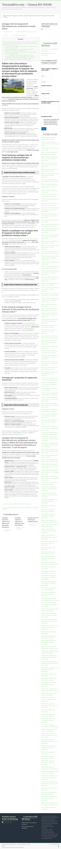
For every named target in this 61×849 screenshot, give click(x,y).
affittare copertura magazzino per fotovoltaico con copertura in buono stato (50, 278)
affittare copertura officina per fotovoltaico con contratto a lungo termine (49, 314)
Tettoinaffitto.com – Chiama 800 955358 (27, 4)
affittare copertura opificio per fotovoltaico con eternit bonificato (49, 373)
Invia (44, 128)
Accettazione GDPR (47, 116)
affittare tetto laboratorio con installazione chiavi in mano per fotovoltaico (49, 621)
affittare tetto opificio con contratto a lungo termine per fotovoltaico (49, 735)
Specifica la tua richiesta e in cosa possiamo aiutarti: (50, 102)
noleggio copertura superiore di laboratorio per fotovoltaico (19, 521)
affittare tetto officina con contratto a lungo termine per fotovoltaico (49, 699)
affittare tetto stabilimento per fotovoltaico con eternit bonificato (49, 798)
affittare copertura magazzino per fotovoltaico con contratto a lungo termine (50, 272)
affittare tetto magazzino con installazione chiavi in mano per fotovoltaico (49, 663)
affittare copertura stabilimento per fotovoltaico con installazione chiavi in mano (50, 428)
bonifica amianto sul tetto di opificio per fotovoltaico (16, 504)
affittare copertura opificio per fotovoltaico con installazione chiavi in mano (49, 384)
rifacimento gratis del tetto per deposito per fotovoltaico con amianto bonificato (20, 508)
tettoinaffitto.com (8, 31)
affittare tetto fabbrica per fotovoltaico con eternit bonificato (48, 558)
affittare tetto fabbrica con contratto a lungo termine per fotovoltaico (49, 530)
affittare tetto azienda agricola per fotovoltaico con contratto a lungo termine (49, 465)
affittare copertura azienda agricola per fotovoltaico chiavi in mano (50, 143)
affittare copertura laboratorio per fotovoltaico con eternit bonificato (50, 247)
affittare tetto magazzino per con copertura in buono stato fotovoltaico (50, 669)
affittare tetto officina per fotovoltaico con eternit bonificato (48, 720)
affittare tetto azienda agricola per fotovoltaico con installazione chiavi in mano (50, 478)
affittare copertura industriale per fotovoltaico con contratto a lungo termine (50, 209)
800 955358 (29, 330)
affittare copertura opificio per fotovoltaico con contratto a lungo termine (49, 357)
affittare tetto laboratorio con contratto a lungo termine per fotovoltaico (49, 615)
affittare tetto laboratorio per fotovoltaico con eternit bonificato (49, 642)
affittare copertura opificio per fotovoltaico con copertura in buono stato (49, 363)
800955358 (5, 105)
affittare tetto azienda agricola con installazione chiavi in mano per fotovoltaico (49, 444)
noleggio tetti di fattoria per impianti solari (33, 519)
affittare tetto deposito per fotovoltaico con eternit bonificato (48, 516)
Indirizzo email (45, 93)
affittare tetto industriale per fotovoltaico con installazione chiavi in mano (49, 604)
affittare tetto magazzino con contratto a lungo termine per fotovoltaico (49, 657)
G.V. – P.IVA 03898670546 (54, 844)
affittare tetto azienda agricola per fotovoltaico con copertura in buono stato (50, 472)
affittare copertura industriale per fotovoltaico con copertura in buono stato (50, 215)
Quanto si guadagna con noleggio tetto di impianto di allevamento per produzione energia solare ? (18, 50)
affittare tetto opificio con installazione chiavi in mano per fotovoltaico (49, 741)
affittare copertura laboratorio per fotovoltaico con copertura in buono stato (50, 236)
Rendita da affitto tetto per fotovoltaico (27, 31)
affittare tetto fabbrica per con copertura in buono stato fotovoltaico (49, 543)
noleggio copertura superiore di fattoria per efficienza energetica (6, 522)
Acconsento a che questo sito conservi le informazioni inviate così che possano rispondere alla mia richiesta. (51, 122)
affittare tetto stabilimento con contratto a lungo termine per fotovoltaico (49, 777)
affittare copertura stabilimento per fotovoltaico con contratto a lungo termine (49, 399)
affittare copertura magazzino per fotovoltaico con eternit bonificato (50, 289)
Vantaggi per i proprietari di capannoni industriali (19, 55)
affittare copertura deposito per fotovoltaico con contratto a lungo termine (49, 158)
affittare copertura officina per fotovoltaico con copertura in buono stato (49, 321)
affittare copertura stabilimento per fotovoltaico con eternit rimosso (49, 422)
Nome (42, 76)
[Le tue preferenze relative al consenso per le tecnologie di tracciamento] (58, 846)
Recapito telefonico (46, 85)
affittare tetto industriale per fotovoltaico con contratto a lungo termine (48, 577)
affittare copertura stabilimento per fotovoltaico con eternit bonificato (49, 415)
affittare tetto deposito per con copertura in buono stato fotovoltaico (49, 501)
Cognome (43, 82)
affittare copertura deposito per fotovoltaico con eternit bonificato (49, 175)
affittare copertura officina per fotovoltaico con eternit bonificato (49, 331)
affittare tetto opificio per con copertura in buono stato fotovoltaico (49, 747)
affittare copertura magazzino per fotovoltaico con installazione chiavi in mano (50, 300)
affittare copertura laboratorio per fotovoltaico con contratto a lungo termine (50, 230)
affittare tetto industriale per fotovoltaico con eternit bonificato (48, 594)
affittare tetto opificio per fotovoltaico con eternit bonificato (48, 762)
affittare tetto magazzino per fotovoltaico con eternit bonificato (49, 684)
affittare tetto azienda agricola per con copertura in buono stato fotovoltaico (50, 451)
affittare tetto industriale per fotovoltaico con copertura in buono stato (49, 583)
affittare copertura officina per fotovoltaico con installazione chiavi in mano (49, 342)
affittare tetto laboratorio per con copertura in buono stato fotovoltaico (50, 627)
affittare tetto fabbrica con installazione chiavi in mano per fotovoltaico (49, 537)
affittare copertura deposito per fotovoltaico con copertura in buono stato (49, 164)
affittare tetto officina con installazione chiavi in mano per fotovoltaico (49, 705)
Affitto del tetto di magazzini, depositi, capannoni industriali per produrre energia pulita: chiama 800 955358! (28, 16)
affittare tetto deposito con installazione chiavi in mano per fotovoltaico (49, 494)
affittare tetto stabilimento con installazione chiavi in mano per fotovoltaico (49, 783)
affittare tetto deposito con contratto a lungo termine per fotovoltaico (49, 488)
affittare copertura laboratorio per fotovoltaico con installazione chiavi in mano (50, 257)
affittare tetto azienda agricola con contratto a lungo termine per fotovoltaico (50, 438)
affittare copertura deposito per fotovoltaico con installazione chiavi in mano (49, 185)
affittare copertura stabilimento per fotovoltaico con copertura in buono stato (50, 405)
